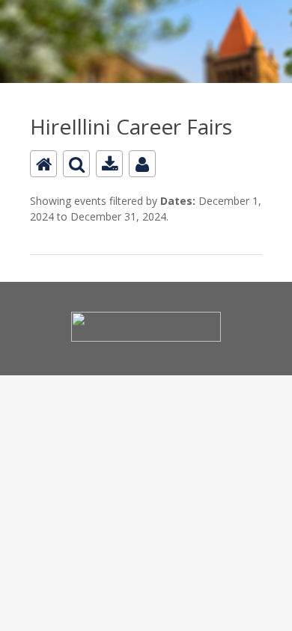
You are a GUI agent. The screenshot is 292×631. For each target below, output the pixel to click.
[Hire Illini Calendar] (146, 8)
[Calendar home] (43, 163)
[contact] (142, 163)
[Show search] (76, 163)
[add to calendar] (109, 163)
